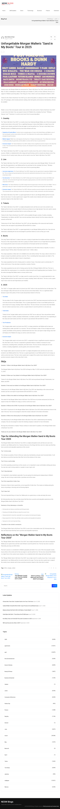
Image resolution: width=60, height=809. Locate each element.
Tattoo (30, 761)
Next (42, 574)
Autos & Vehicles (30, 665)
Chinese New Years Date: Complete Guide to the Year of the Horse (18, 601)
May (30, 742)
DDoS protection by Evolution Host (51, 806)
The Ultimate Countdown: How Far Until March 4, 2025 (21, 577)
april (30, 652)
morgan (9, 568)
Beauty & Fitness (30, 671)
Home (3, 10)
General (30, 722)
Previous (17, 574)
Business (39, 10)
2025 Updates (13, 10)
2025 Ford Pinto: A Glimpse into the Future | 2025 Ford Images (37, 577)
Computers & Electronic (30, 697)
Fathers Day (30, 703)
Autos (21, 10)
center (30, 690)
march (30, 735)
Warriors (30, 787)
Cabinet (30, 684)
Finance (48, 10)
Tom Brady (30, 767)
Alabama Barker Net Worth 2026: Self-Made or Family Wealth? (17, 610)
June (30, 729)
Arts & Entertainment (30, 658)
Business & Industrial (30, 677)
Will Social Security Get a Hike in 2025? (11, 622)
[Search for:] (24, 585)
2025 (5, 568)
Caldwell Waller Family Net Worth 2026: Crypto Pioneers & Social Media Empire (21, 605)
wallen (13, 568)
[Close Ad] (30, 808)
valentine (30, 774)
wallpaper (30, 780)
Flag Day (30, 716)
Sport (30, 754)
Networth (30, 748)
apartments (30, 645)
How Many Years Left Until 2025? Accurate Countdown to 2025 (17, 618)
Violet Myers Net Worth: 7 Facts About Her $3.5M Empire (16, 614)
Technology (30, 10)
